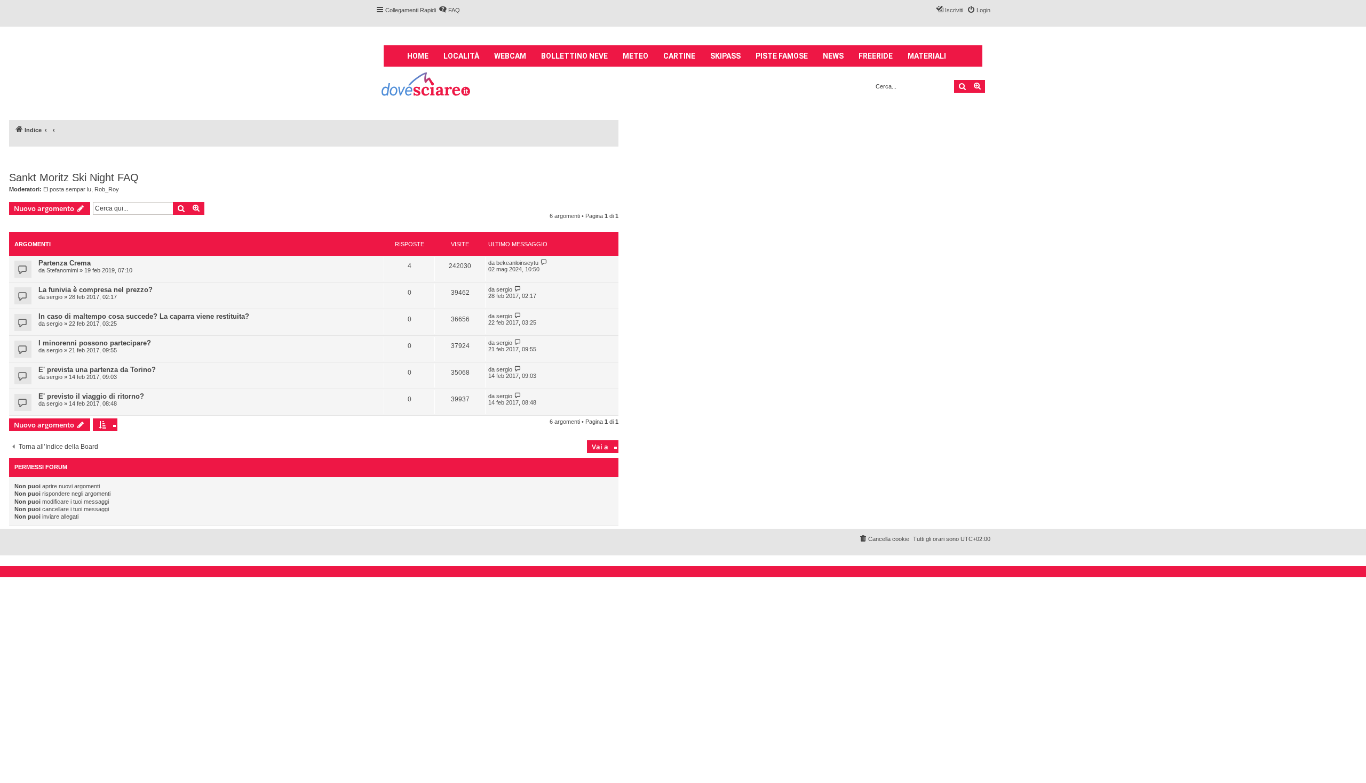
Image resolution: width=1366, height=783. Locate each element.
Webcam (510, 56)
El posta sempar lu (67, 189)
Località (461, 56)
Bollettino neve (574, 56)
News (833, 56)
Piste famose (782, 56)
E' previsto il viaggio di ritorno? (91, 396)
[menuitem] (449, 10)
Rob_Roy (106, 189)
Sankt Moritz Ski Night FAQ (74, 177)
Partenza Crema (64, 263)
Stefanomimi (62, 270)
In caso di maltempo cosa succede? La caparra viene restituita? (143, 316)
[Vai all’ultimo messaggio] (544, 262)
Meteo (635, 56)
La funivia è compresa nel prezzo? (95, 290)
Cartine (679, 56)
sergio (54, 297)
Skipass (725, 56)
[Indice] (427, 85)
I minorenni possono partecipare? (94, 343)
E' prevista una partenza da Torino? (97, 370)
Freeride (876, 56)
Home (417, 56)
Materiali (927, 56)
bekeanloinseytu (517, 263)
